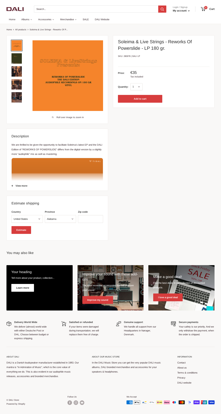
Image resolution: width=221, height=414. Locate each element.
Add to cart (140, 98)
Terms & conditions (187, 372)
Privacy (181, 377)
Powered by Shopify (15, 404)
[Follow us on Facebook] (69, 402)
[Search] (162, 9)
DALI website (184, 382)
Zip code (83, 211)
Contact (181, 362)
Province (50, 211)
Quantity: (123, 86)
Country (16, 211)
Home (9, 29)
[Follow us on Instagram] (76, 402)
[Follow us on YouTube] (82, 402)
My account (180, 10)
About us (182, 367)
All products (20, 29)
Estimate (21, 230)
